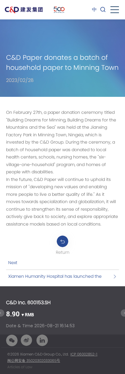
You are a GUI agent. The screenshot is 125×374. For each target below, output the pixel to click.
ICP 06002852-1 (83, 354)
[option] (62, 314)
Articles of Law (19, 367)
